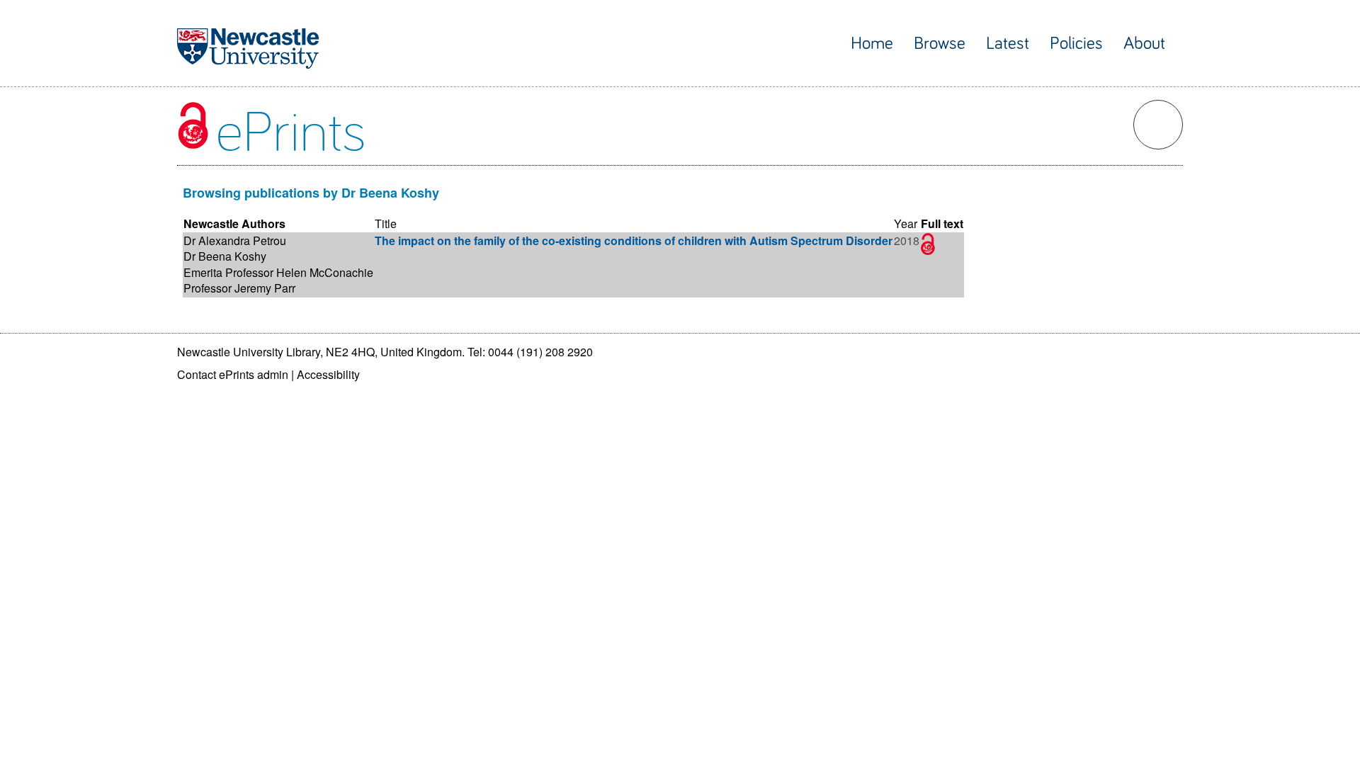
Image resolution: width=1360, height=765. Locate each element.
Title (386, 223)
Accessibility (328, 374)
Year (905, 223)
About (1144, 43)
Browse (939, 43)
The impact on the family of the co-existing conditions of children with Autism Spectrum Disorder (633, 240)
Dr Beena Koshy (224, 256)
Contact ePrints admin (232, 374)
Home (872, 43)
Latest (1007, 43)
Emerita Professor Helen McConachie (278, 272)
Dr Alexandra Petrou (234, 240)
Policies (1076, 43)
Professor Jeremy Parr (239, 288)
